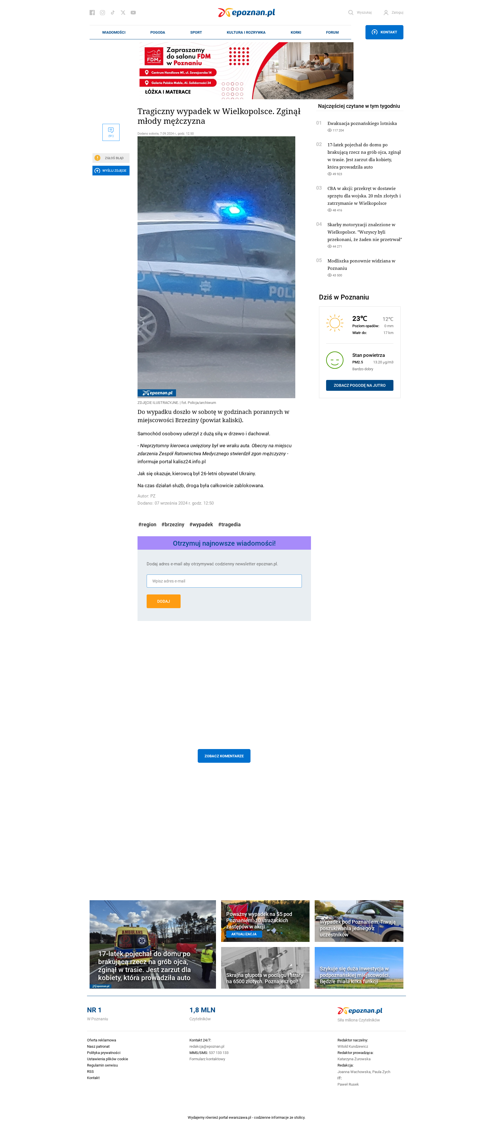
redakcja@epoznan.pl (206, 1046)
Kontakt (389, 32)
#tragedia (229, 524)
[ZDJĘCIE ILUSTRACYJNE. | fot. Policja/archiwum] (224, 267)
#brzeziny (172, 524)
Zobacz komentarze (224, 756)
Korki (296, 32)
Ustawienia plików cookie (107, 1059)
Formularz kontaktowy (207, 1059)
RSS (90, 1071)
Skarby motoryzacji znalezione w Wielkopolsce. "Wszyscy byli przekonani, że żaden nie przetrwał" (365, 232)
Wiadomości (114, 32)
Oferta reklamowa (101, 1040)
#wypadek (201, 524)
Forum (332, 32)
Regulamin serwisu (102, 1065)
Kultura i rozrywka (246, 32)
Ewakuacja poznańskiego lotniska (362, 123)
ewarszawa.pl (240, 1117)
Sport (196, 32)
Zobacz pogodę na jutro (360, 385)
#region (147, 524)
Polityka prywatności (103, 1052)
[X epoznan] (123, 12)
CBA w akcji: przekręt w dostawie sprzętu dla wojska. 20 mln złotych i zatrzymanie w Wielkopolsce (364, 195)
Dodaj (163, 601)
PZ (152, 496)
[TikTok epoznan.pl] (112, 12)
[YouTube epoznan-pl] (133, 12)
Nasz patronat (98, 1046)
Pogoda (157, 32)
